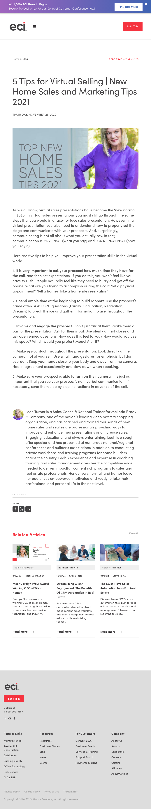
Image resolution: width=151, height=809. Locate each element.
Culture (115, 762)
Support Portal (84, 757)
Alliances (116, 768)
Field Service (11, 772)
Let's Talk (132, 26)
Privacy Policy (12, 791)
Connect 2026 (84, 740)
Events (43, 762)
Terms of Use (51, 791)
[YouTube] (9, 719)
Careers (116, 757)
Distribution (10, 755)
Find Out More (128, 7)
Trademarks (70, 791)
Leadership (118, 751)
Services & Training (87, 751)
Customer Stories (50, 746)
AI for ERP (10, 777)
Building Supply (13, 761)
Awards (115, 746)
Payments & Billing (86, 762)
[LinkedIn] (5, 719)
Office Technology (14, 766)
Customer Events (85, 746)
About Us (116, 740)
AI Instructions (119, 773)
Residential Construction (11, 748)
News (43, 757)
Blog (42, 751)
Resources (46, 740)
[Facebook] (14, 719)
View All (133, 533)
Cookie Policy (32, 791)
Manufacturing (13, 740)
